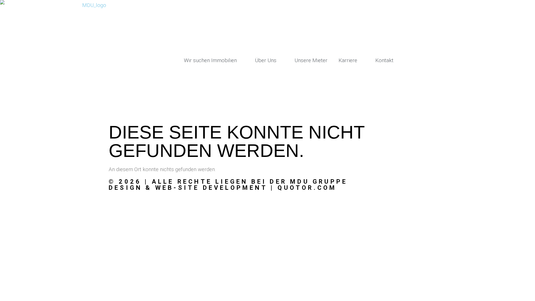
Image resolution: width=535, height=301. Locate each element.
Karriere (348, 60)
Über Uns (265, 60)
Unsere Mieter (311, 60)
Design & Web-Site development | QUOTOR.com (223, 187)
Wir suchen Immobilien (210, 60)
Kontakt (384, 60)
